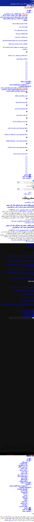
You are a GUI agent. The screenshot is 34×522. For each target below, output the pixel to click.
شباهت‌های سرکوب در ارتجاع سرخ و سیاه (20, 269)
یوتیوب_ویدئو (26, 178)
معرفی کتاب (25, 176)
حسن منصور (23, 468)
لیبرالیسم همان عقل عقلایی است (23, 278)
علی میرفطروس (29, 202)
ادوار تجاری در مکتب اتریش (21, 115)
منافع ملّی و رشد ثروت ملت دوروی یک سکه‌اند (18, 43)
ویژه (27, 12)
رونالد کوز (24, 504)
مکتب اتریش (23, 490)
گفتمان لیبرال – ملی (23, 26)
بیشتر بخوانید (8, 520)
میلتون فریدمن (23, 506)
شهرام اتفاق (24, 479)
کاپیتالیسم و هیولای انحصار (21, 58)
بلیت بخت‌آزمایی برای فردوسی (21, 37)
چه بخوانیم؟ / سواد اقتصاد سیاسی (18, 84)
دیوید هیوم (24, 501)
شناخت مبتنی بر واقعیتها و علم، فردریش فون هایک (17, 304)
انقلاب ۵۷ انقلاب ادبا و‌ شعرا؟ (21, 33)
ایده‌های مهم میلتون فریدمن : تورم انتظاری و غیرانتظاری (15, 134)
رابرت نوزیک (24, 503)
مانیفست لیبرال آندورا (27, 300)
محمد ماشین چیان (22, 476)
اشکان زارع (24, 478)
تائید (13, 520)
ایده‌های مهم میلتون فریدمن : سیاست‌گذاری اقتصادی (16, 140)
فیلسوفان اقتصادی (24, 86)
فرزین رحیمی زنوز (22, 474)
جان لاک (25, 493)
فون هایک (24, 496)
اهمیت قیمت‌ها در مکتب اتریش (21, 108)
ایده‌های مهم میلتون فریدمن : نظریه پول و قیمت (17, 128)
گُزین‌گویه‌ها (31, 244)
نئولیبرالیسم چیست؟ (27, 294)
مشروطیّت (22, 221)
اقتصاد (27, 83)
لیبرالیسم (26, 174)
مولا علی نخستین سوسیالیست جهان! (19, 23)
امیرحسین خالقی (22, 466)
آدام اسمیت (24, 492)
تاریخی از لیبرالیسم (27, 297)
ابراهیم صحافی (23, 481)
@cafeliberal (30, 246)
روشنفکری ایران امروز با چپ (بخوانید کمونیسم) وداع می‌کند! (15, 40)
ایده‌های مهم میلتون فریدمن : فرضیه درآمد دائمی (17, 147)
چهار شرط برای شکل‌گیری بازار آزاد (20, 121)
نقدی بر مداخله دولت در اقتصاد (21, 95)
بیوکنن (25, 500)
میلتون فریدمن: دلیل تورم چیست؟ (20, 153)
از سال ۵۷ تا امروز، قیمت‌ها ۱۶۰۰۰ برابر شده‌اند (17, 55)
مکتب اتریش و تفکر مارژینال (21, 102)
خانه (28, 10)
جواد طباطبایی (23, 463)
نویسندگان (24, 462)
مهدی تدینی (24, 471)
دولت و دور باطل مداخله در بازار (20, 30)
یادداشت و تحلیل (24, 81)
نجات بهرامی (23, 473)
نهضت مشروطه (15, 221)
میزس (25, 495)
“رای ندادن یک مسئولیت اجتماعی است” (21, 260)
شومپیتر (25, 498)
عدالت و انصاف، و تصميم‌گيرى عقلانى (22, 287)
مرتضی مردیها (23, 470)
